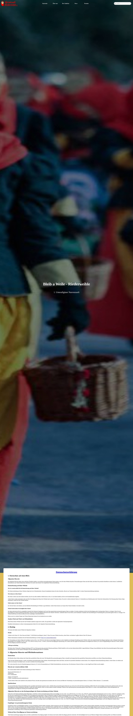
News (76, 3)
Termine (86, 3)
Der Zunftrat (65, 3)
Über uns (55, 3)
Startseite (44, 3)
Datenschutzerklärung (66, 572)
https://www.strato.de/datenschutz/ (48, 637)
